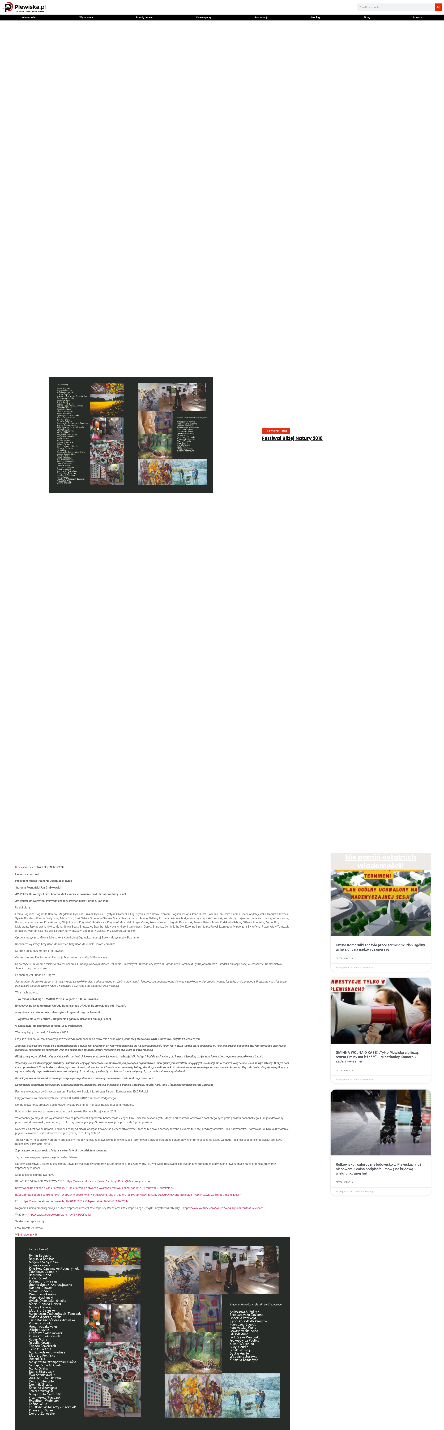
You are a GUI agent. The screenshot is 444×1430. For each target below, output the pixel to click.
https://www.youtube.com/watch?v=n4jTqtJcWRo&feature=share (223, 1208)
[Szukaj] (438, 7)
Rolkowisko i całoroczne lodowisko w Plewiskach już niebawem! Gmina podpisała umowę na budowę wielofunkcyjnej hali (378, 1168)
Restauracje (261, 17)
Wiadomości (29, 17)
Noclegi (316, 17)
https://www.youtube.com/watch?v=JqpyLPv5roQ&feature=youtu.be (108, 1181)
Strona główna (23, 867)
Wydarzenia (86, 17)
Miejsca (417, 17)
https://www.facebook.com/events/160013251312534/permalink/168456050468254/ (75, 1201)
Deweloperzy (203, 17)
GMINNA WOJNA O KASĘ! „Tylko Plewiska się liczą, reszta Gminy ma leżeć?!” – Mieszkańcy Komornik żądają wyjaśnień (377, 1057)
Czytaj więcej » (344, 958)
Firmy (367, 17)
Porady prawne (144, 17)
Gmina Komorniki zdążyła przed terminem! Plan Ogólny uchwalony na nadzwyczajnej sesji (380, 947)
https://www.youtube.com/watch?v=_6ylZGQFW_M (59, 1214)
